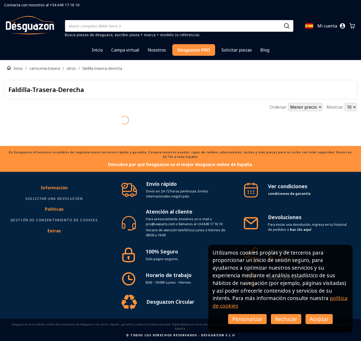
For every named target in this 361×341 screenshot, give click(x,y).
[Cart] (352, 26)
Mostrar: (336, 107)
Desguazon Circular (170, 292)
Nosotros (157, 50)
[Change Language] (309, 26)
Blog (264, 50)
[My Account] (342, 26)
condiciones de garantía (289, 184)
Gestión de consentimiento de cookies (54, 210)
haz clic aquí (300, 220)
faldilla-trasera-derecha (102, 68)
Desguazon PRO (194, 50)
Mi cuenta (327, 26)
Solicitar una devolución (54, 189)
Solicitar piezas (236, 50)
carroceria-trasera (44, 68)
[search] (287, 26)
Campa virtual (125, 50)
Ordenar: (279, 107)
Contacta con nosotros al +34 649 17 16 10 (42, 4)
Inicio (97, 50)
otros (71, 68)
